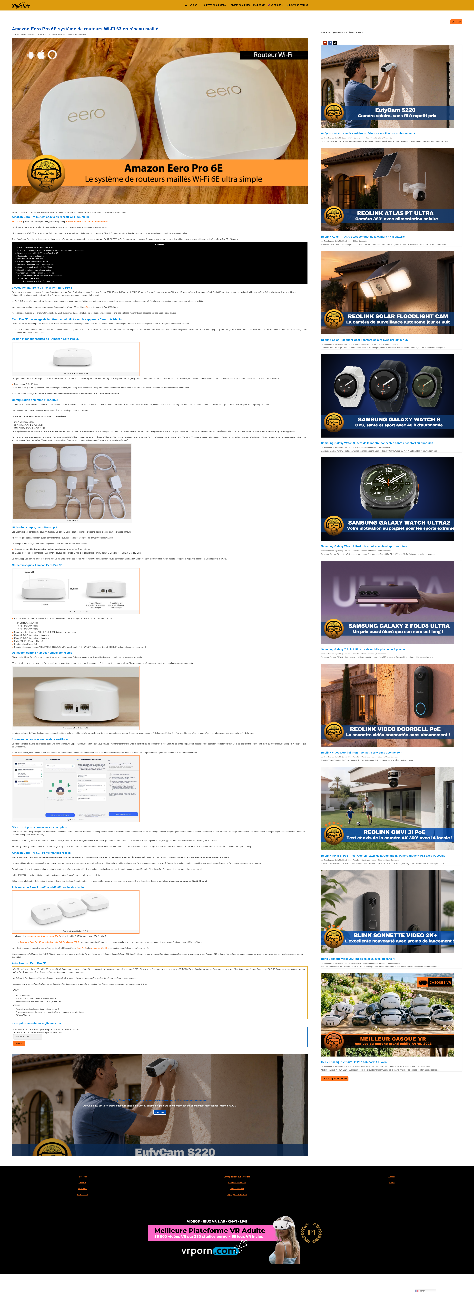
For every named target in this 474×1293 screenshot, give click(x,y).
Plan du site (82, 1195)
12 (167, 1151)
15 (173, 1151)
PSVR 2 (413, 1066)
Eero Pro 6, (82, 948)
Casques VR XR (377, 1066)
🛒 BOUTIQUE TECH (295, 5)
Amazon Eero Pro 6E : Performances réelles (34, 273)
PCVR (397, 1066)
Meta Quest (389, 1066)
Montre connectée (368, 447)
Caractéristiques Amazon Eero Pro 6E (31, 261)
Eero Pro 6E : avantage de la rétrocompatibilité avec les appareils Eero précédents (49, 250)
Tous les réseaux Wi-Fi (76, 221)
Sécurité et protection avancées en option (33, 270)
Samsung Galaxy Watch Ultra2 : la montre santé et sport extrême (364, 546)
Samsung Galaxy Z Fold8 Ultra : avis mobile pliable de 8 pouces (363, 649)
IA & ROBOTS (259, 5)
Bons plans (365, 1066)
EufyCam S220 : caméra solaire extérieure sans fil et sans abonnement (160, 1100)
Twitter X (82, 1183)
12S (86, 307)
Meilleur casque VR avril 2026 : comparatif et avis (354, 1062)
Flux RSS (82, 1189)
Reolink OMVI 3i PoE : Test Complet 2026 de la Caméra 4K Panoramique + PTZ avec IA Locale (383, 855)
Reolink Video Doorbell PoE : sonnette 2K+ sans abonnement (361, 752)
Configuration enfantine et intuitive (29, 256)
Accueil (391, 1177)
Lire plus (159, 1112)
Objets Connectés (66, 34)
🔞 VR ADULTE (274, 5)
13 (169, 1151)
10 (162, 1151)
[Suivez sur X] (335, 43)
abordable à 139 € (99, 948)
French (421, 1291)
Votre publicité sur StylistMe (237, 1177)
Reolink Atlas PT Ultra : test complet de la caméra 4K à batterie (363, 236)
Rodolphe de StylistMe (25, 34)
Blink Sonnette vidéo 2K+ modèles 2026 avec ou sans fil (358, 958)
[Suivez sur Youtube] (325, 43)
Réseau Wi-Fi (81, 34)
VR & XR (193, 5)
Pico (402, 1066)
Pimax (407, 1066)
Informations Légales (237, 1183)
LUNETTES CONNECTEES (214, 5)
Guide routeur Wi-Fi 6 (98, 221)
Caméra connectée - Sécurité (365, 138)
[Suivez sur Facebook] (330, 43)
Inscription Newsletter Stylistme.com (37, 281)
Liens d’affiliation (237, 1189)
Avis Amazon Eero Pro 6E (27, 278)
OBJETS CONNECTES (240, 5)
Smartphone (381, 654)
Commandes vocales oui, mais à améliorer (33, 267)
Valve (428, 1066)
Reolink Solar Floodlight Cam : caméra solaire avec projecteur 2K (364, 339)
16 (175, 1151)
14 (171, 1151)
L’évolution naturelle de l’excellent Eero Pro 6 (34, 247)
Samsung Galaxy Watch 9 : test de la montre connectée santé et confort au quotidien (377, 443)
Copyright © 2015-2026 (237, 1195)
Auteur (392, 1183)
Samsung (421, 1066)
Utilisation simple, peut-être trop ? (29, 259)
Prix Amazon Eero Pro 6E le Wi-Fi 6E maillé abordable (38, 275)
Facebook (82, 1177)
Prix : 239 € (17, 221)
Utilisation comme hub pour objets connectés (34, 264)
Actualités (53, 34)
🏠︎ (186, 5)
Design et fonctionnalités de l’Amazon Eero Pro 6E (36, 253)
